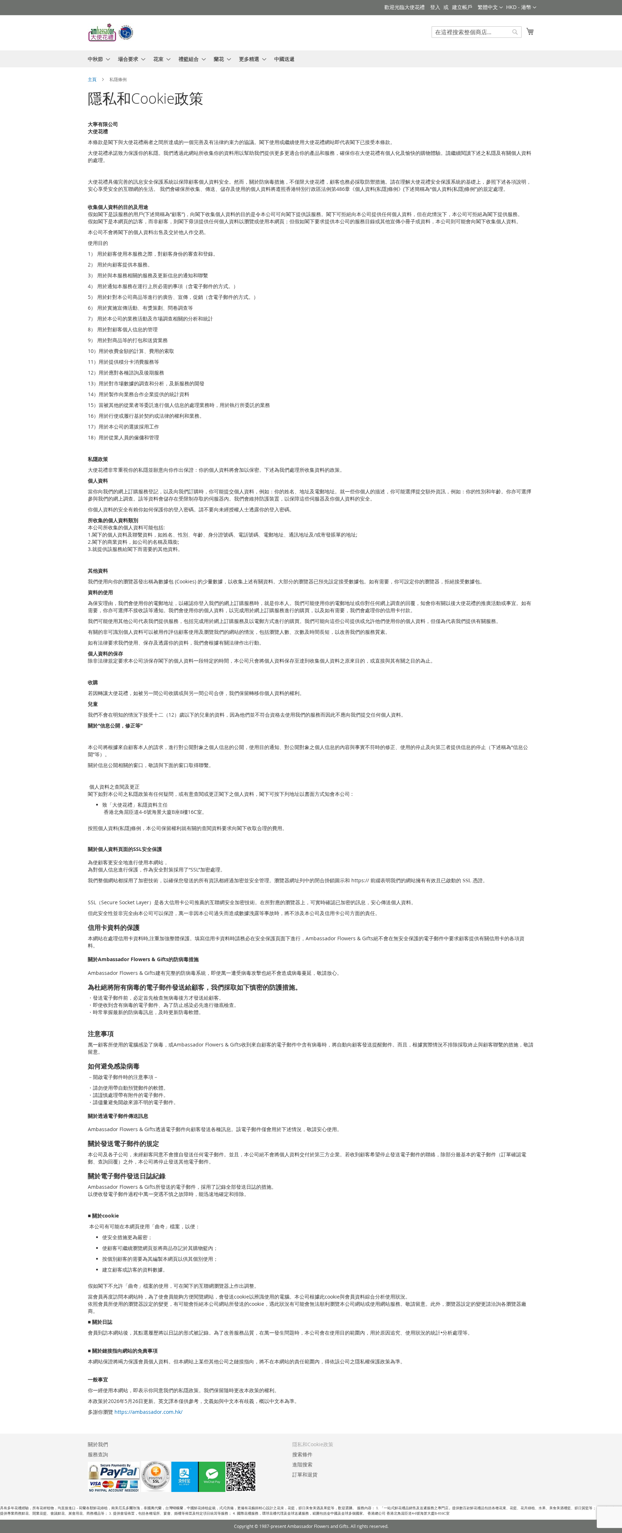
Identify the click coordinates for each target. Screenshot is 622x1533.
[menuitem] (97, 58)
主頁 (93, 79)
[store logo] (111, 32)
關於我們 (98, 1444)
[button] (521, 8)
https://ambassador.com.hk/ (148, 1411)
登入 (435, 7)
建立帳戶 (462, 7)
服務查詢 (98, 1454)
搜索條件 (302, 1454)
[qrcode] (213, 1490)
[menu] (311, 58)
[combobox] (477, 32)
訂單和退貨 (304, 1474)
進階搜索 (302, 1464)
